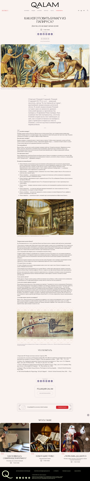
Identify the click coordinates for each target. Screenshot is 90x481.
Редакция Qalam (46, 41)
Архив (2, 453)
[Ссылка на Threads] (29, 478)
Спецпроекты (59, 10)
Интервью (26, 10)
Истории (39, 10)
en (84, 10)
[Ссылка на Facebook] (20, 478)
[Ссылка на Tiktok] (26, 478)
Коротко (46, 10)
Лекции (33, 10)
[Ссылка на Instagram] (17, 478)
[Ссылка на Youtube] (23, 478)
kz (78, 10)
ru (81, 10)
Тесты (52, 10)
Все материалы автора (45, 393)
